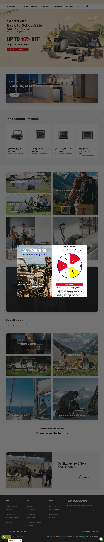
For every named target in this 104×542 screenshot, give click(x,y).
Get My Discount (69, 284)
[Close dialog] (18, 246)
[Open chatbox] (101, 539)
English (13, 540)
